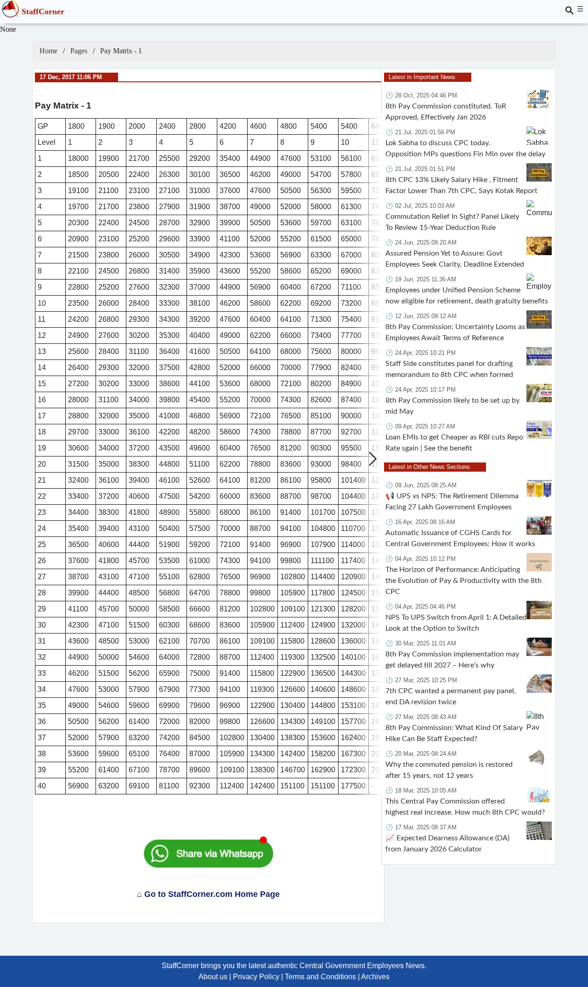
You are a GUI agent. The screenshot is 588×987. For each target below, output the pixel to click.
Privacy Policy (256, 977)
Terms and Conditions (320, 977)
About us (212, 977)
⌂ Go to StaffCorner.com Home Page (208, 894)
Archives (375, 977)
